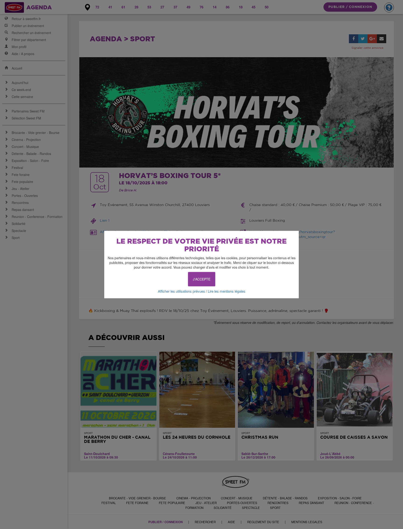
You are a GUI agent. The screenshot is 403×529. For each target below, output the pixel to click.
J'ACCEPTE (201, 279)
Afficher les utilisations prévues (181, 291)
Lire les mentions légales (226, 291)
